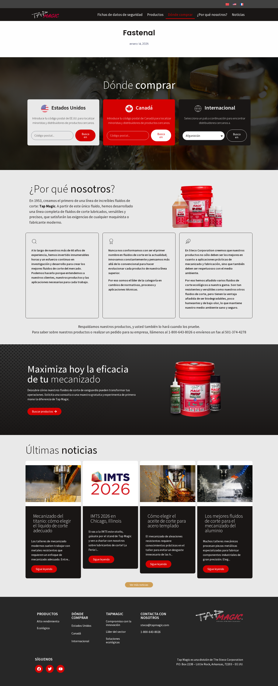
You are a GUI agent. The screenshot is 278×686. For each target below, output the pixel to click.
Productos (155, 14)
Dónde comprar (180, 14)
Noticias (238, 14)
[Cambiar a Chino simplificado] (227, 4)
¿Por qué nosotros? (212, 14)
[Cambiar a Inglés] (234, 4)
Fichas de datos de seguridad (120, 14)
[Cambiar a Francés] (241, 4)
